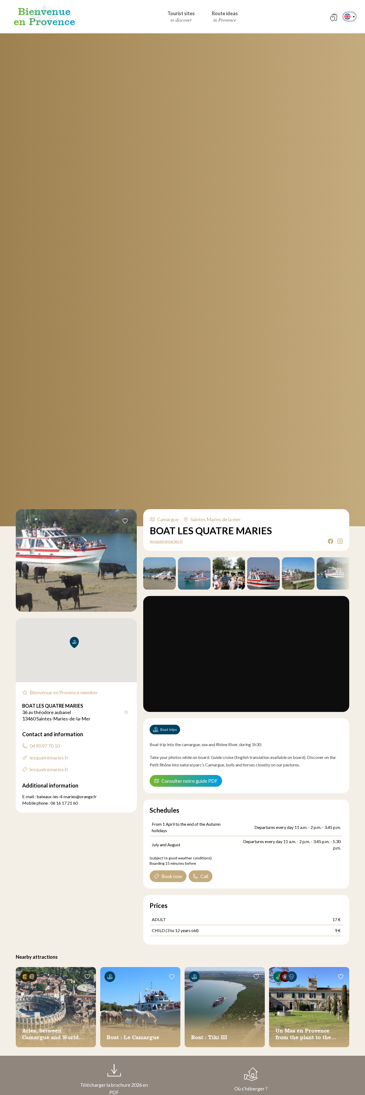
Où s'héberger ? (250, 1089)
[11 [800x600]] (194, 573)
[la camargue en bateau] (159, 573)
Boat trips (168, 729)
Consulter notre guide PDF (189, 781)
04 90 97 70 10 (45, 746)
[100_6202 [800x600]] (298, 573)
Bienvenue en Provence (44, 16)
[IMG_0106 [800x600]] (229, 573)
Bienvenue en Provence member (64, 692)
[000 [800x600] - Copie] (263, 573)
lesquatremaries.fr (166, 541)
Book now (171, 876)
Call (204, 876)
